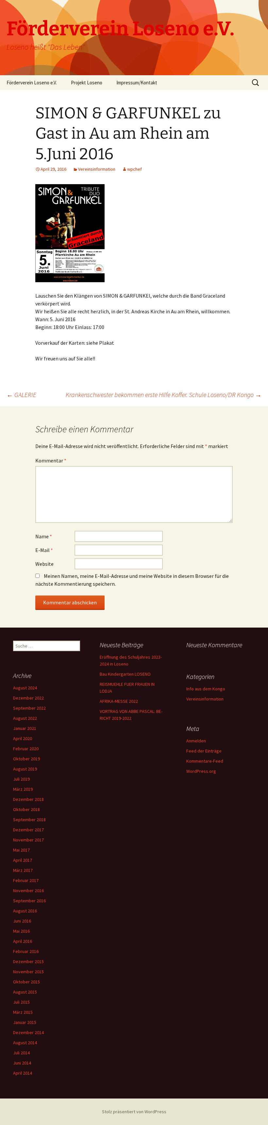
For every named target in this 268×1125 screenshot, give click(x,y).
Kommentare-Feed (204, 761)
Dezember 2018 (28, 799)
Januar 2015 (24, 1022)
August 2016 (25, 911)
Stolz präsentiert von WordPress (134, 1112)
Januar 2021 (24, 728)
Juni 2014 (22, 1063)
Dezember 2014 (28, 1032)
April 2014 (22, 1073)
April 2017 (22, 860)
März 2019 (23, 789)
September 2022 (29, 708)
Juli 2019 (21, 779)
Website (44, 564)
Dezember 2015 (28, 961)
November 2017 (28, 840)
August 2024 (25, 688)
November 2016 (28, 890)
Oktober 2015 (26, 982)
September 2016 (29, 901)
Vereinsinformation (96, 169)
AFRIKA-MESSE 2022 (119, 701)
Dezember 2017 (28, 830)
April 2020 (22, 738)
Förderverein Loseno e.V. (32, 82)
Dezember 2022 (28, 698)
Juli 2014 (21, 1053)
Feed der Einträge (204, 751)
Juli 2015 (21, 1002)
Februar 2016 (26, 951)
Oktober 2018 (26, 809)
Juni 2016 (22, 921)
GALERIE (21, 394)
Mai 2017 (21, 850)
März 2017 (23, 870)
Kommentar (50, 460)
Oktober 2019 (26, 759)
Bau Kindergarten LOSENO (125, 674)
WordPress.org (201, 771)
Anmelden (196, 741)
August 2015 (25, 992)
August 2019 (25, 769)
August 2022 (25, 718)
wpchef (134, 169)
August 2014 (25, 1043)
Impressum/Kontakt (136, 82)
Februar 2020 (26, 749)
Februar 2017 (26, 880)
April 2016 (22, 941)
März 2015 (23, 1012)
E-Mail (44, 550)
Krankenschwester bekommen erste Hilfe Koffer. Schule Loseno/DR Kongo (163, 394)
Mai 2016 (21, 931)
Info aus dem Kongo (205, 689)
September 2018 (29, 819)
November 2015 (28, 972)
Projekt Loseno (86, 82)
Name (43, 536)
